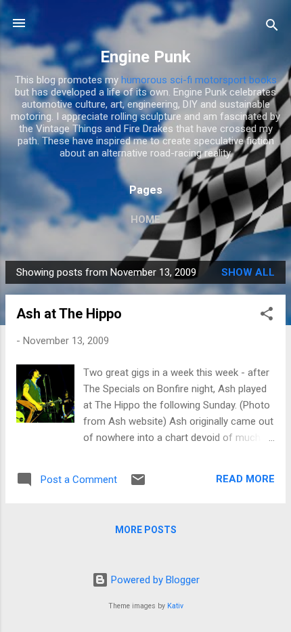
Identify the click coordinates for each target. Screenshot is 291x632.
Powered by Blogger (154, 580)
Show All (248, 272)
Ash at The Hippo (69, 314)
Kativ (175, 606)
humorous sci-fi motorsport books (199, 80)
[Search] (272, 27)
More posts (146, 529)
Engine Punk (145, 56)
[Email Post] (138, 484)
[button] (267, 316)
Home (145, 219)
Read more (245, 479)
